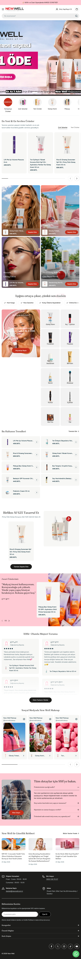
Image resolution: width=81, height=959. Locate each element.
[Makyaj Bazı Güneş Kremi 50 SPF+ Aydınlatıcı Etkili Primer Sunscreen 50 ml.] (7, 467)
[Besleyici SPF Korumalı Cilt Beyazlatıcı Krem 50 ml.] (7, 480)
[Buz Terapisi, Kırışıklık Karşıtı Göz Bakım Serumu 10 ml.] (47, 467)
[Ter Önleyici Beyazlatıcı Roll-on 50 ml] (47, 442)
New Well (10, 953)
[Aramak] (76, 16)
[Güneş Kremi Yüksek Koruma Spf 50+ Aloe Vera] (47, 454)
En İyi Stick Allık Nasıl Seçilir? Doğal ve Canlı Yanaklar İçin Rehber (67, 856)
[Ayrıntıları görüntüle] (36, 442)
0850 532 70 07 (52, 879)
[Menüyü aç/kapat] (3, 9)
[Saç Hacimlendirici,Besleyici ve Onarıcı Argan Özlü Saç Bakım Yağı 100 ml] (47, 480)
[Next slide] (51, 92)
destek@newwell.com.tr (14, 891)
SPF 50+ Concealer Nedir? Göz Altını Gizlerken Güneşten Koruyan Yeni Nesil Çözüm (13, 856)
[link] (52, 104)
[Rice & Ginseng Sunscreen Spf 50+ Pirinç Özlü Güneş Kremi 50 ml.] (66, 144)
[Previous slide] (30, 92)
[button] (34, 92)
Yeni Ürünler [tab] (75, 127)
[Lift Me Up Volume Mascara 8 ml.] (14, 144)
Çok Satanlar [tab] (62, 127)
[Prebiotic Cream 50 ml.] (7, 492)
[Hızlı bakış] (23, 136)
